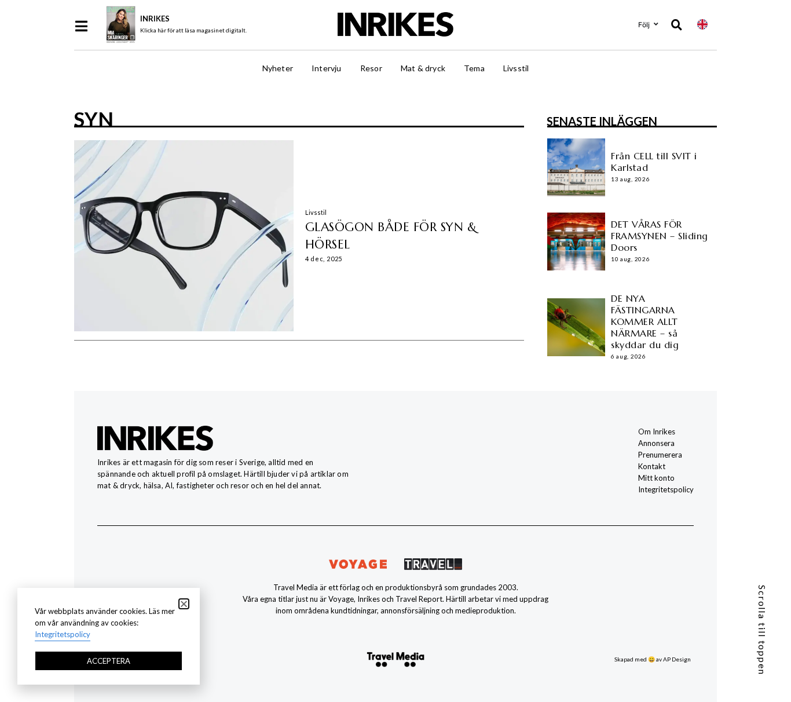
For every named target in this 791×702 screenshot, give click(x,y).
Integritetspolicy (666, 489)
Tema (474, 68)
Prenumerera (660, 454)
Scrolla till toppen (762, 630)
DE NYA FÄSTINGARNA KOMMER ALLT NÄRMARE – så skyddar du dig (645, 321)
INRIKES (155, 18)
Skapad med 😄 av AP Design (652, 659)
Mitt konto (656, 477)
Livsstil (516, 68)
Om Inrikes (656, 431)
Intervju (327, 68)
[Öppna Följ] (656, 24)
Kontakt (651, 466)
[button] (184, 603)
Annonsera (656, 443)
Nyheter (277, 68)
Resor (371, 68)
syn (93, 119)
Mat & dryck (423, 68)
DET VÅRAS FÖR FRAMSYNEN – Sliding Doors (659, 235)
